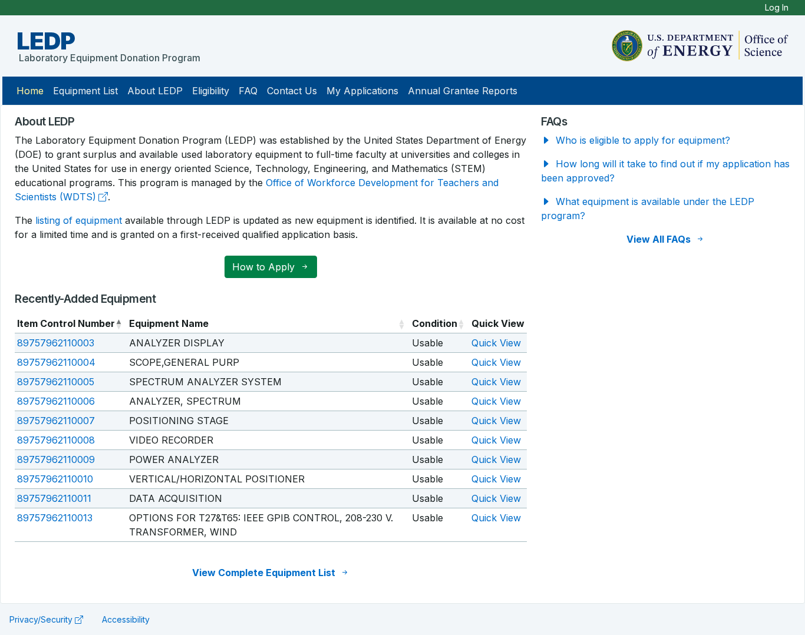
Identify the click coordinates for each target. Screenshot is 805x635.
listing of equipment (78, 220)
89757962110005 (55, 382)
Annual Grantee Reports (462, 91)
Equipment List (85, 91)
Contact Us (292, 91)
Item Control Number (66, 323)
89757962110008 (56, 440)
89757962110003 (55, 343)
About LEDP (155, 91)
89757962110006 (56, 401)
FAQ (248, 91)
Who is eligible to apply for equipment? (641, 140)
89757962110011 (54, 498)
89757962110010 (55, 479)
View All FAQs (659, 239)
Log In (776, 7)
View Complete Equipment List (265, 572)
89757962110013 (55, 518)
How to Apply (265, 267)
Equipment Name (169, 323)
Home (30, 91)
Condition (434, 323)
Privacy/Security (40, 619)
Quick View (496, 343)
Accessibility (126, 619)
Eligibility (210, 91)
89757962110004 (56, 362)
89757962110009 (56, 459)
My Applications (362, 91)
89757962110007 (56, 420)
